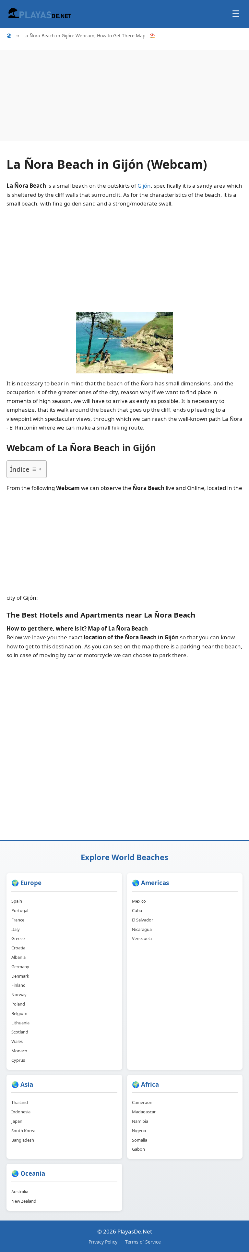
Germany (20, 967)
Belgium (19, 1013)
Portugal (19, 910)
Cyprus (18, 1060)
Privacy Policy (103, 1242)
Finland (18, 985)
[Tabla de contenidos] (36, 469)
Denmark (20, 976)
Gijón (144, 185)
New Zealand (23, 1201)
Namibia (140, 1121)
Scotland (19, 1032)
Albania (18, 957)
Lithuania (20, 1023)
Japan (16, 1121)
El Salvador (142, 920)
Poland (18, 1004)
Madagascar (144, 1112)
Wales (17, 1041)
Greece (18, 938)
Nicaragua (142, 929)
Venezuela (142, 938)
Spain (16, 901)
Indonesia (20, 1112)
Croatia (18, 948)
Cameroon (142, 1102)
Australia (19, 1192)
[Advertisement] (124, 95)
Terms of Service (143, 1242)
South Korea (23, 1130)
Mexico (139, 901)
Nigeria (139, 1130)
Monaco (19, 1051)
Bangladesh (22, 1140)
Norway (19, 994)
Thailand (19, 1102)
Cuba (137, 910)
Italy (15, 929)
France (17, 920)
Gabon (138, 1149)
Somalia (139, 1140)
